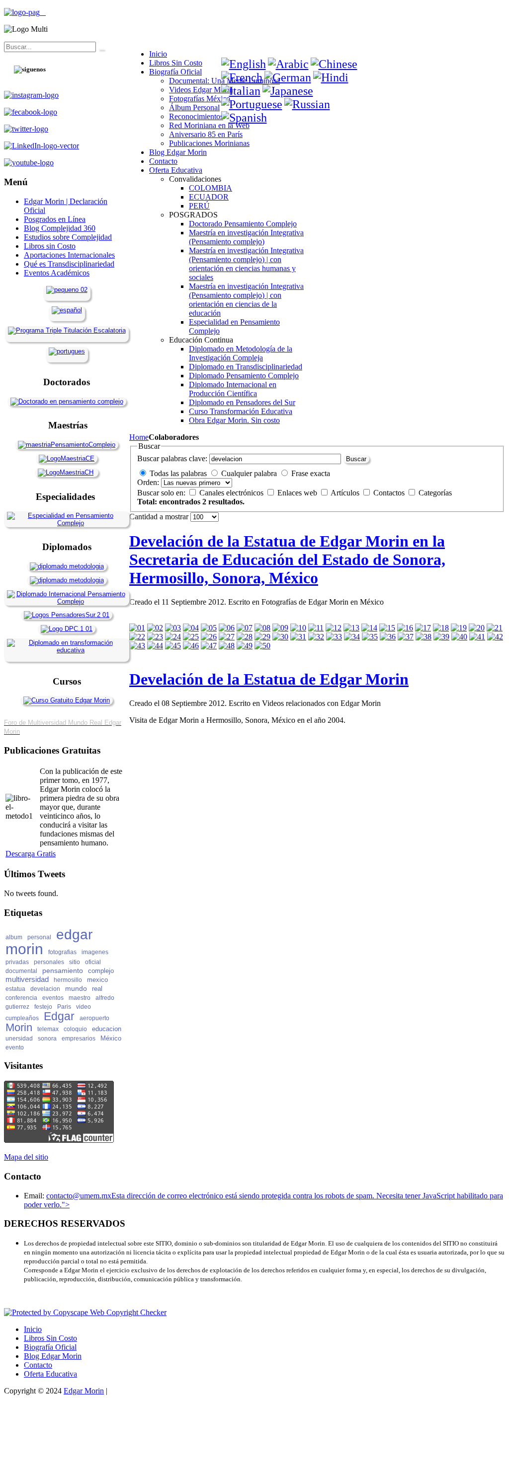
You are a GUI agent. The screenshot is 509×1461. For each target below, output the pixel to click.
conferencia (21, 997)
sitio (74, 962)
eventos (53, 997)
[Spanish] (244, 118)
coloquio (75, 1029)
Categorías (435, 492)
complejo (101, 970)
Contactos (390, 492)
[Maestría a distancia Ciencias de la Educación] (66, 458)
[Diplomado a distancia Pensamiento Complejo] (66, 601)
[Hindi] (330, 77)
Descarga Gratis (30, 853)
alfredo (104, 997)
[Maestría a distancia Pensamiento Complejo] (66, 444)
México (110, 1038)
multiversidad (27, 979)
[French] (241, 77)
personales (49, 962)
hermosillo (68, 979)
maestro (79, 997)
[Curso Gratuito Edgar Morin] (66, 700)
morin (24, 949)
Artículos (346, 492)
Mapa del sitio (26, 1157)
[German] (287, 77)
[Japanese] (287, 91)
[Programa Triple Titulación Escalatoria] (67, 330)
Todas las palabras (178, 473)
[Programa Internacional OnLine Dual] (67, 310)
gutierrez (17, 1006)
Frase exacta (310, 473)
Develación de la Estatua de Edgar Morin (269, 679)
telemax (48, 1029)
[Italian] (240, 91)
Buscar (356, 459)
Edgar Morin (84, 1391)
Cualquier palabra (249, 473)
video (83, 1006)
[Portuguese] (251, 104)
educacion (106, 1029)
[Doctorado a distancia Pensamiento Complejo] (66, 401)
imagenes (95, 952)
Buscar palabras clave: (172, 458)
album (13, 937)
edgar (74, 934)
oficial (93, 962)
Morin (18, 1027)
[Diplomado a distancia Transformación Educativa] (66, 650)
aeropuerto (94, 1018)
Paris (64, 1006)
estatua (15, 988)
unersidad (19, 1038)
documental (21, 971)
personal (39, 937)
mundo (76, 988)
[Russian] (307, 104)
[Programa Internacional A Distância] (67, 351)
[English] (243, 64)
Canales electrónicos (232, 492)
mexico (97, 979)
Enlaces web (298, 492)
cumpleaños (22, 1018)
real (97, 988)
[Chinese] (334, 64)
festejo (43, 1006)
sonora (47, 1038)
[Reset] (101, 49)
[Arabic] (288, 64)
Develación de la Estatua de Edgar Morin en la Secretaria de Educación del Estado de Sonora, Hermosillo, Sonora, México (287, 559)
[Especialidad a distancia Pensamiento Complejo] (66, 523)
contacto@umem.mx (78, 1195)
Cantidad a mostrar (159, 516)
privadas (17, 962)
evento (14, 1047)
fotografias (62, 952)
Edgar (59, 1016)
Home (139, 437)
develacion (45, 988)
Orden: (148, 482)
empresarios (78, 1038)
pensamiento (62, 970)
